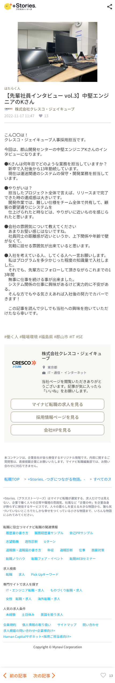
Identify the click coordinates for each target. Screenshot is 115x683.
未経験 (11, 614)
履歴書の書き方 (17, 532)
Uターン (50, 541)
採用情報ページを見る (57, 417)
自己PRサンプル (81, 532)
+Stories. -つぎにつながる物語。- (56, 479)
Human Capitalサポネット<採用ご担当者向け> (37, 636)
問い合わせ (91, 624)
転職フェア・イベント (47, 558)
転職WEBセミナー (83, 558)
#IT (72, 336)
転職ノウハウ (15, 558)
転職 (9, 574)
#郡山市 (61, 336)
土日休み (28, 614)
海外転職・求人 (49, 598)
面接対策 (97, 550)
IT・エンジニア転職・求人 (25, 590)
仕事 (82, 550)
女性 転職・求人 (19, 598)
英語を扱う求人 (52, 614)
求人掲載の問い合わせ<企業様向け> (29, 630)
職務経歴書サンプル (48, 532)
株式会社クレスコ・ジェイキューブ (45, 109)
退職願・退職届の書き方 (23, 550)
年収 (50, 550)
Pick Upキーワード (45, 574)
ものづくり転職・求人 (66, 590)
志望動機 (12, 541)
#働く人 (11, 336)
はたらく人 (12, 88)
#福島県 (46, 336)
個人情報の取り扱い (36, 624)
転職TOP (12, 479)
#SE (79, 336)
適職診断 (66, 550)
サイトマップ (66, 624)
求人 (21, 574)
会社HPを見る (57, 430)
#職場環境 (29, 336)
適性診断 (31, 541)
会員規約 (9, 624)
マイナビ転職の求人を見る (57, 404)
